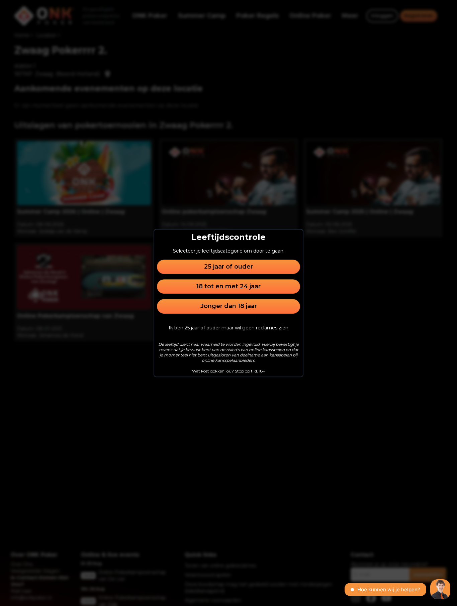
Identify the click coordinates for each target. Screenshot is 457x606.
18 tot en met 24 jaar (228, 286)
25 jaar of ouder (228, 266)
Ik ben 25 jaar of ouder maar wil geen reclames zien (228, 328)
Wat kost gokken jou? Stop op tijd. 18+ (228, 370)
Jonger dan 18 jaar (228, 306)
